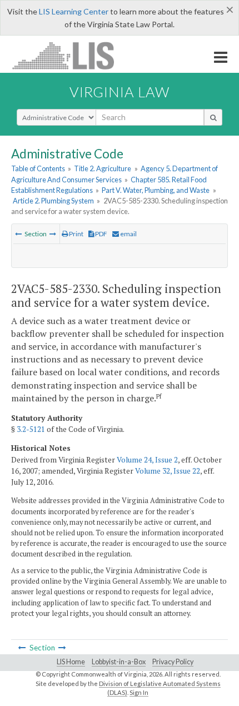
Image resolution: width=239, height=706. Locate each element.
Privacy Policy (172, 662)
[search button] (213, 117)
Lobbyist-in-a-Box (119, 662)
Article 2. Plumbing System (53, 200)
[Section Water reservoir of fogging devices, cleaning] (52, 234)
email (128, 234)
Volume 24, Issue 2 (147, 460)
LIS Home (71, 662)
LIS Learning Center (73, 11)
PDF (100, 234)
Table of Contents (38, 168)
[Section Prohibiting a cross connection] (18, 234)
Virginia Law (119, 91)
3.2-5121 (31, 429)
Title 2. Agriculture (102, 168)
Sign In (139, 692)
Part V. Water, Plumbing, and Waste (156, 190)
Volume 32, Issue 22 (167, 471)
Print (75, 234)
